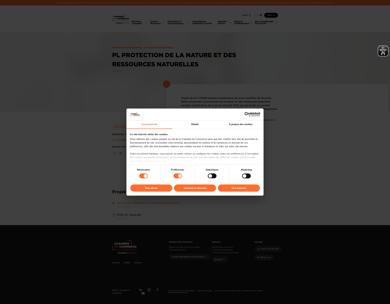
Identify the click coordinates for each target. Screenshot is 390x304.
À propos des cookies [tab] (240, 124)
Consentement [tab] (149, 124)
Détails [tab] (195, 124)
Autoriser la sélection (195, 188)
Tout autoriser (238, 188)
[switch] (178, 175)
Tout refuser (151, 188)
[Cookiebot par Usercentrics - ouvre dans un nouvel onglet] (247, 114)
